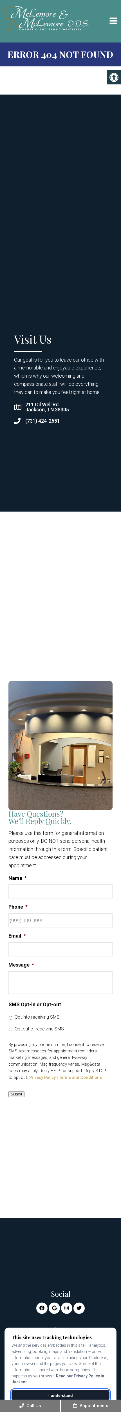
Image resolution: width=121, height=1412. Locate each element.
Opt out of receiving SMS (39, 1029)
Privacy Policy (42, 1077)
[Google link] (54, 1308)
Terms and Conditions (80, 1077)
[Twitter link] (79, 1308)
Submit (16, 1094)
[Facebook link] (42, 1308)
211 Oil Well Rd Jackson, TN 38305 (47, 407)
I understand (60, 1395)
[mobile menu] (113, 21)
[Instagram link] (66, 1308)
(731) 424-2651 (42, 420)
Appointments (93, 1405)
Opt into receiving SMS (37, 1017)
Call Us (33, 1405)
